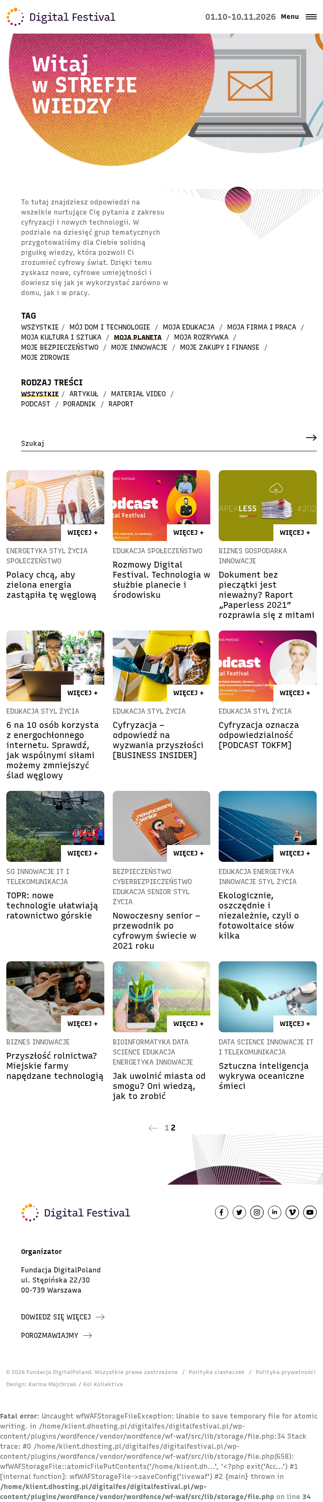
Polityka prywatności (286, 1372)
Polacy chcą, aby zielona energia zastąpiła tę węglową (51, 585)
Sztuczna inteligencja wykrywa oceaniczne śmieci (264, 1076)
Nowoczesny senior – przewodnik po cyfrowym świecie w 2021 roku (156, 931)
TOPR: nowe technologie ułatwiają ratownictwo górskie (52, 905)
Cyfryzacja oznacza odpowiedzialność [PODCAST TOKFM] (259, 735)
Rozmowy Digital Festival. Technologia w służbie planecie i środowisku (161, 580)
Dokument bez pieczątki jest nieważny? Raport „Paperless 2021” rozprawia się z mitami (267, 595)
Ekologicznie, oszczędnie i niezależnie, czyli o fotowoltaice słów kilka (259, 915)
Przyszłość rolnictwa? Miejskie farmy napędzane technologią (54, 1066)
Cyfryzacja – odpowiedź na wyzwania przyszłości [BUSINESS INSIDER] (158, 740)
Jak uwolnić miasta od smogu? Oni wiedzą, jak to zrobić (159, 1086)
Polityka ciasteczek (217, 1372)
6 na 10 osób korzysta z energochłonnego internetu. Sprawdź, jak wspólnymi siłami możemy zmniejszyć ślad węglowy (52, 750)
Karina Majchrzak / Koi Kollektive (76, 1384)
